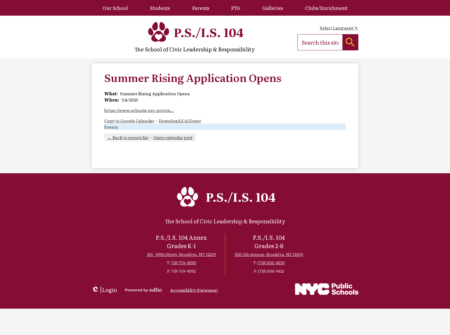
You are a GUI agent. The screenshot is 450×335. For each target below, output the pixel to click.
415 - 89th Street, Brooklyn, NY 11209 (181, 254)
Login (104, 289)
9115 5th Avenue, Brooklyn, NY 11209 (269, 254)
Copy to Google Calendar (129, 120)
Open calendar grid (172, 137)
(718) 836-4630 (271, 262)
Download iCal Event (180, 120)
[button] (115, 8)
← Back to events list (128, 137)
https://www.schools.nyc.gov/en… (139, 110)
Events (111, 127)
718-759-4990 (183, 262)
